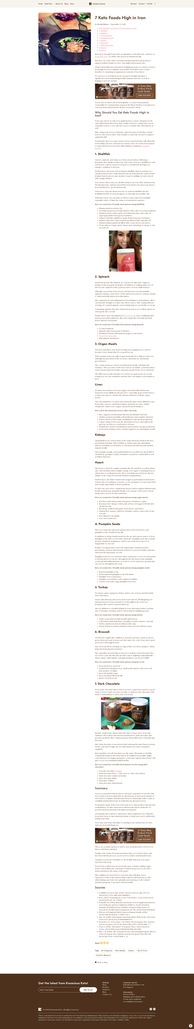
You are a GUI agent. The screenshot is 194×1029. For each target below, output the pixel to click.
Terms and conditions (132, 999)
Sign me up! (88, 990)
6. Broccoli (103, 43)
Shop (72, 4)
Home (40, 4)
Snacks (131, 951)
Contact (142, 4)
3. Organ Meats (105, 36)
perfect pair (131, 316)
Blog (66, 4)
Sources (102, 50)
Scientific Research (103, 955)
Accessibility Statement (132, 1002)
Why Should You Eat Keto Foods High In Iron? (118, 28)
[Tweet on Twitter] (104, 943)
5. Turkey (102, 40)
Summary (103, 48)
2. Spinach (103, 33)
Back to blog (102, 962)
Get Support (128, 987)
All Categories (106, 951)
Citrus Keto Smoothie (108, 336)
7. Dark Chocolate (106, 45)
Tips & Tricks (142, 951)
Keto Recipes (120, 951)
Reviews (134, 4)
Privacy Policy (128, 994)
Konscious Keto (101, 57)
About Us (59, 4)
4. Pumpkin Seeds (106, 38)
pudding (118, 771)
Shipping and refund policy (134, 997)
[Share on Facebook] (101, 943)
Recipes (105, 987)
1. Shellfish (103, 31)
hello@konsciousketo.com (133, 985)
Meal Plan (49, 4)
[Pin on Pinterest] (107, 943)
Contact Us (107, 994)
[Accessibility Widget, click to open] (190, 1025)
